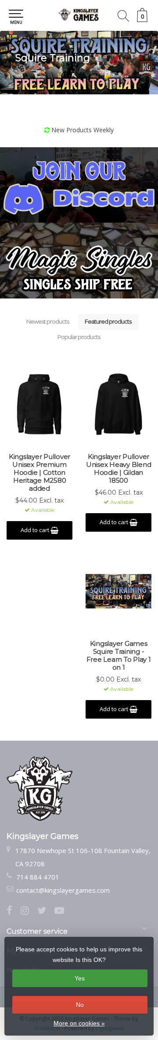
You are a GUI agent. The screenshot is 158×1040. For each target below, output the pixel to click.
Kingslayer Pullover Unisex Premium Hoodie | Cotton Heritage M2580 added (39, 472)
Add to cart (35, 530)
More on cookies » (79, 1023)
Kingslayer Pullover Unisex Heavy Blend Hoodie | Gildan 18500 (118, 469)
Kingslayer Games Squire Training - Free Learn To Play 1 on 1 (118, 655)
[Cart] (142, 19)
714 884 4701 (37, 876)
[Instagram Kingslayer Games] (29, 911)
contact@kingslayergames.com (63, 890)
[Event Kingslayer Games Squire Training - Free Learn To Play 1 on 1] (118, 591)
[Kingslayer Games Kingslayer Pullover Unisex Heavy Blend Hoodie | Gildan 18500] (118, 404)
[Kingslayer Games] (79, 15)
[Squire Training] (79, 62)
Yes (80, 978)
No (80, 1004)
